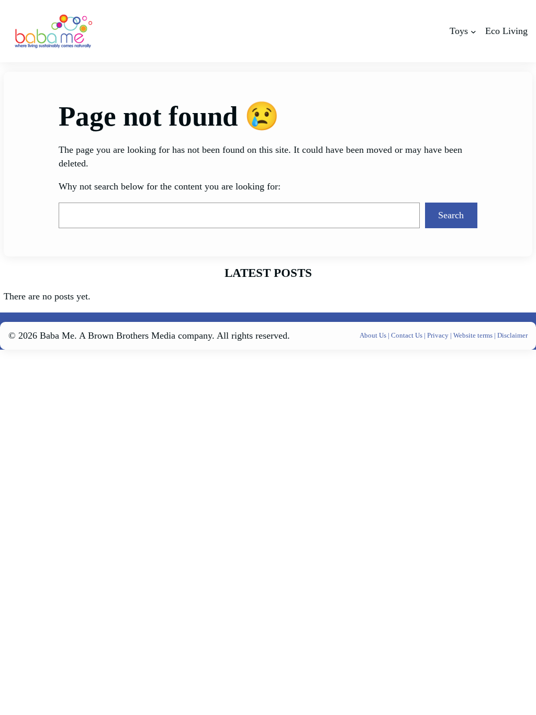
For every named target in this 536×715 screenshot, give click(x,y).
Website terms (473, 335)
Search (451, 215)
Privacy (438, 335)
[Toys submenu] (473, 31)
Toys (459, 31)
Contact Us (407, 335)
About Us (374, 335)
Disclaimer (512, 335)
